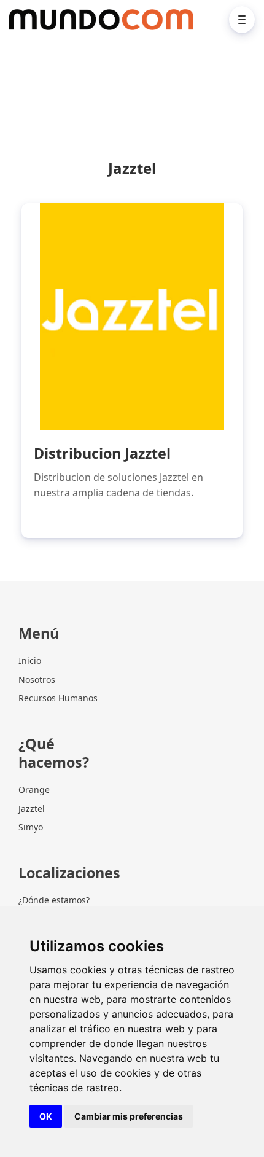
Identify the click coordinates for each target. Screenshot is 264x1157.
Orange (34, 789)
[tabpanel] (132, 370)
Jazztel (31, 808)
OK (45, 1116)
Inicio (29, 660)
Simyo (30, 827)
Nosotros (36, 679)
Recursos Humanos (58, 698)
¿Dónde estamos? (54, 900)
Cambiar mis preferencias (128, 1116)
